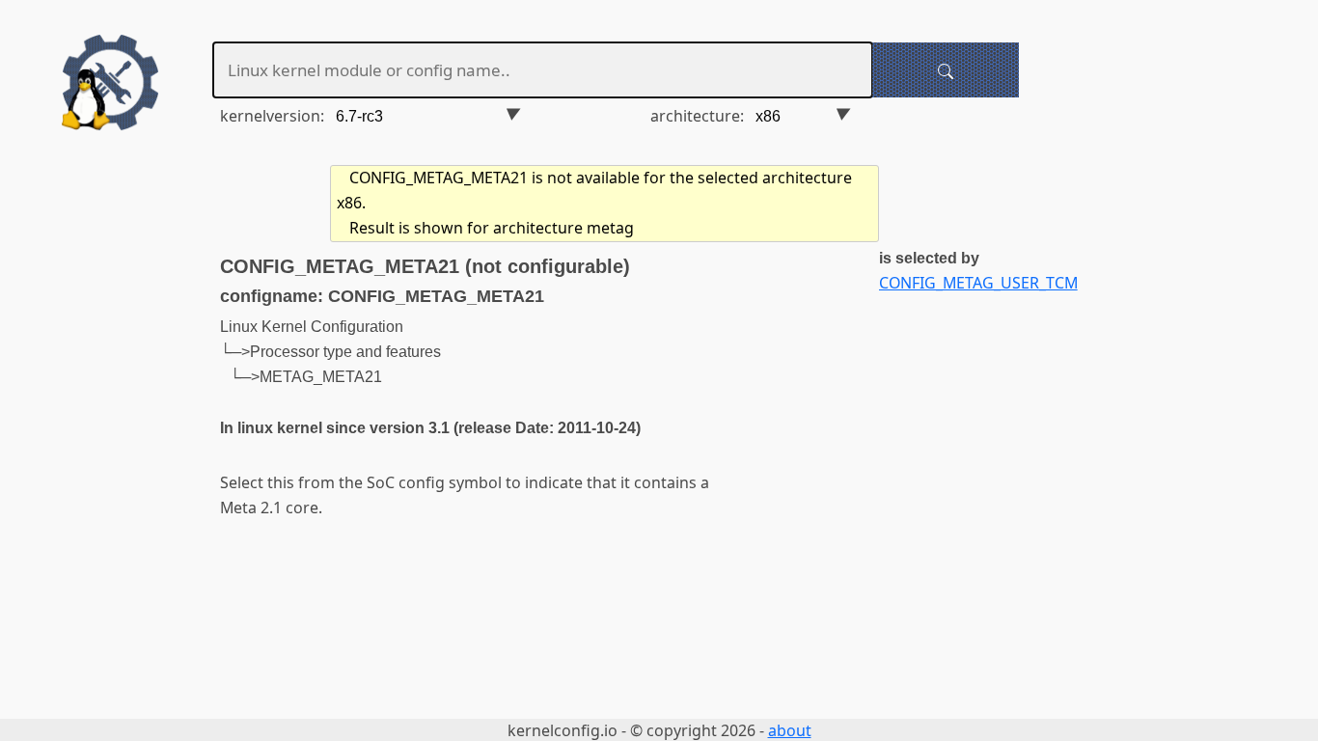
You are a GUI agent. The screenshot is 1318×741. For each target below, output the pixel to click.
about (789, 730)
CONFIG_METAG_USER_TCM (978, 282)
